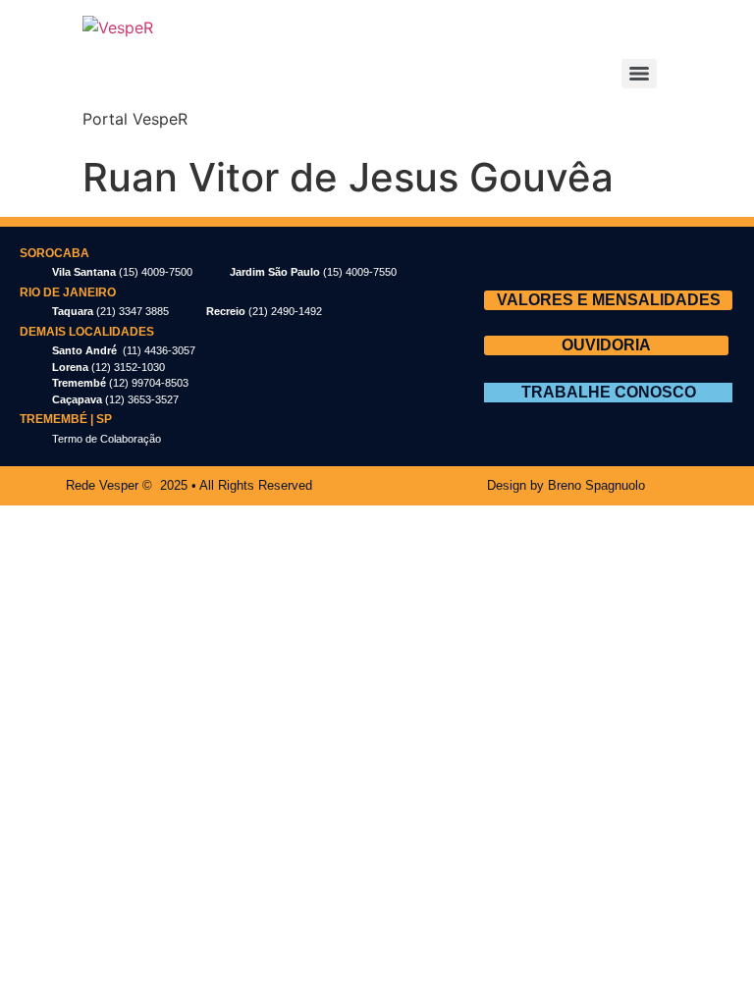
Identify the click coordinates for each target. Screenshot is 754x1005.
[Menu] (639, 73)
